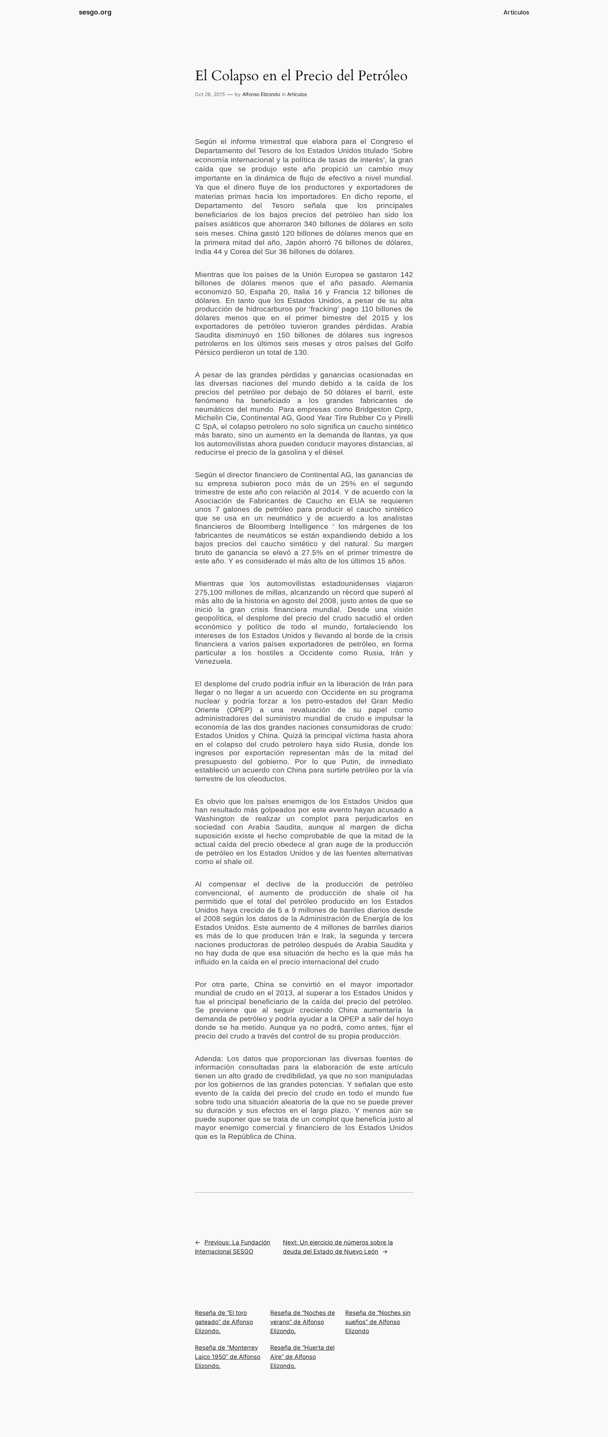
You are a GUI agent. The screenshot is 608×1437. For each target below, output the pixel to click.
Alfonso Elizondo (261, 94)
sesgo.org (95, 12)
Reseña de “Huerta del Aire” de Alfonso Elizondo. (302, 1356)
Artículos (297, 94)
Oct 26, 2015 (210, 94)
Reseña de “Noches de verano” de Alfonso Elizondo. (302, 1322)
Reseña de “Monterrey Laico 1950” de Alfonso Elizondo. (227, 1356)
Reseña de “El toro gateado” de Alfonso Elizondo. (224, 1322)
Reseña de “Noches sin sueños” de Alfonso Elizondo (378, 1322)
